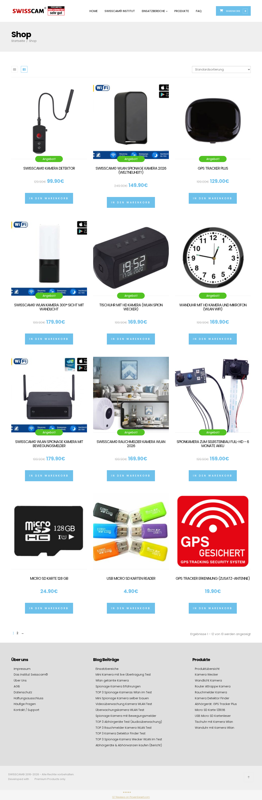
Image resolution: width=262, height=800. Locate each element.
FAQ (199, 11)
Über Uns (20, 680)
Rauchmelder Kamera (211, 692)
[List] (24, 69)
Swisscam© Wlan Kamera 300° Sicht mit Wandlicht (49, 307)
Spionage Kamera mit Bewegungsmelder (126, 716)
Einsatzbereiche (154, 11)
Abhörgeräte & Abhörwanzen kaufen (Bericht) (129, 745)
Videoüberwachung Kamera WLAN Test (124, 704)
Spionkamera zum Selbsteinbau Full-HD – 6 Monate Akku (213, 443)
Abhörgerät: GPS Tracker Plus (216, 704)
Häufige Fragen (25, 704)
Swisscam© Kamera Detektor (49, 168)
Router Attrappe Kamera (212, 686)
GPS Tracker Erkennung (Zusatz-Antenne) (213, 578)
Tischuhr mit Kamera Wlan (214, 722)
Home (93, 11)
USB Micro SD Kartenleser (213, 716)
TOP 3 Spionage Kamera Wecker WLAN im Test (129, 739)
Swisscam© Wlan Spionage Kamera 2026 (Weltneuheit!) (131, 170)
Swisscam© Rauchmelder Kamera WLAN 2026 (131, 443)
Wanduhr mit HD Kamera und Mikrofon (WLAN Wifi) (212, 307)
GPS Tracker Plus (213, 168)
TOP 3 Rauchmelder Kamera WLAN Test (124, 728)
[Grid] (14, 69)
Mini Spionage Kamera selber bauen (122, 698)
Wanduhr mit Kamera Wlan (214, 728)
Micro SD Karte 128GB (210, 710)
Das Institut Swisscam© (31, 674)
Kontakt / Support (26, 710)
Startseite (18, 41)
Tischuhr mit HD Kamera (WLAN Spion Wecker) (131, 307)
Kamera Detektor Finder (212, 698)
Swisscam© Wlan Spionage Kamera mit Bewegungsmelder (49, 443)
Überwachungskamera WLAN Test (120, 710)
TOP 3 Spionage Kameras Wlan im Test (124, 692)
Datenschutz (23, 692)
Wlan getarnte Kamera (112, 680)
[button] (236, 11)
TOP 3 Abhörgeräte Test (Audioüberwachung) (129, 722)
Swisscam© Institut (120, 11)
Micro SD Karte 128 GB (49, 578)
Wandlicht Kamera (208, 680)
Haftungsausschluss (28, 698)
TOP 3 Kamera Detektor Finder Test (121, 733)
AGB (17, 686)
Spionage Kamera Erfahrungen (118, 686)
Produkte (181, 11)
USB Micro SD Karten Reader (131, 578)
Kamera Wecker (206, 674)
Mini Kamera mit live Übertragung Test (123, 674)
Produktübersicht (207, 669)
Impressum (22, 669)
